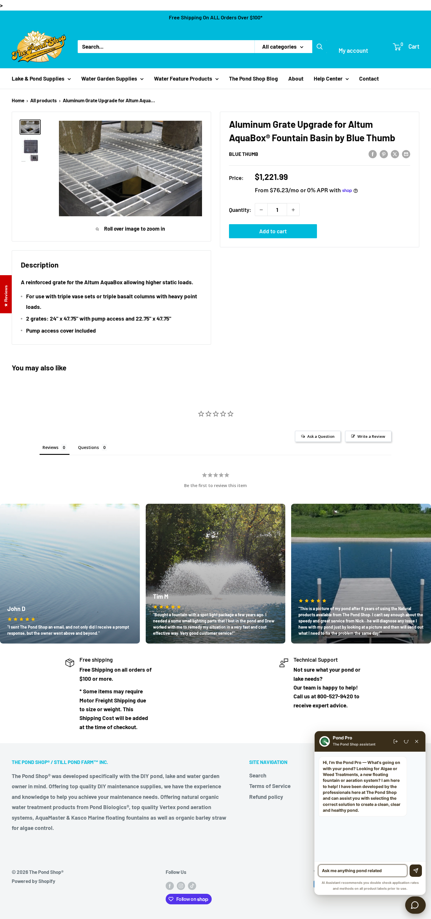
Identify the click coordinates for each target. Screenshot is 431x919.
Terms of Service (270, 785)
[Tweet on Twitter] (395, 153)
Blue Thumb (243, 154)
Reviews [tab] (50, 447)
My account (353, 50)
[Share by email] (406, 153)
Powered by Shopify (33, 881)
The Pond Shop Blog (253, 78)
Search (257, 775)
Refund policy (266, 796)
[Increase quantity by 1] (293, 210)
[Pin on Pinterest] (384, 153)
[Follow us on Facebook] (170, 885)
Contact (369, 78)
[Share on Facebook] (373, 153)
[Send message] (416, 870)
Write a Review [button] (371, 436)
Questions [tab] (88, 447)
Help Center (328, 78)
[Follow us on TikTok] (192, 885)
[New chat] (406, 741)
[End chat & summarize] (395, 741)
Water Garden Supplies (109, 78)
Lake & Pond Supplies (38, 78)
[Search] (319, 46)
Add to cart (273, 231)
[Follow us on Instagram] (181, 885)
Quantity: (240, 209)
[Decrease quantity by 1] (261, 210)
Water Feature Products (183, 78)
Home (18, 100)
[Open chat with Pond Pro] (415, 905)
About (295, 78)
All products (43, 100)
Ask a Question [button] (321, 436)
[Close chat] (416, 741)
